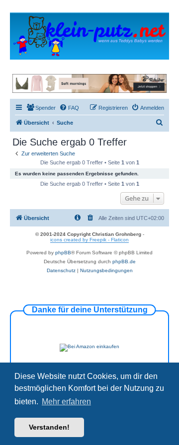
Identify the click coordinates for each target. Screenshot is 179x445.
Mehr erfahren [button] (66, 401)
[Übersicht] (89, 35)
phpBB (63, 252)
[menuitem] (41, 108)
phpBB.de (124, 261)
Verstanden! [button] (49, 427)
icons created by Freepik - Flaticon (89, 239)
